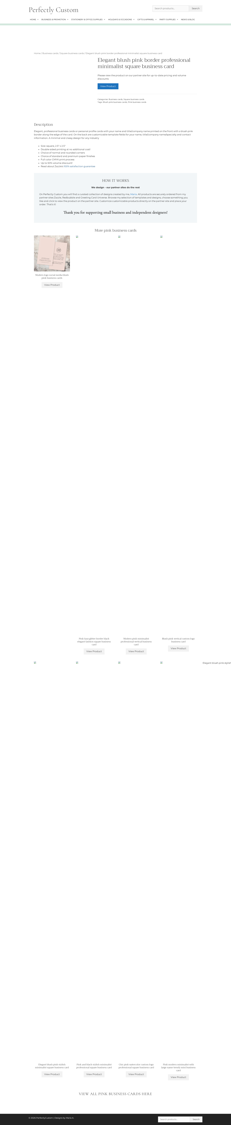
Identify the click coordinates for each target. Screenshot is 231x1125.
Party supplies (167, 19)
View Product (108, 86)
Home (33, 19)
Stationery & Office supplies (87, 19)
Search (196, 8)
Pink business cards (137, 102)
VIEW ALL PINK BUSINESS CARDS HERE (115, 1093)
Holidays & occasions (120, 19)
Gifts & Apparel (145, 19)
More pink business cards (115, 230)
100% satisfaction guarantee (79, 166)
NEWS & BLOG (188, 19)
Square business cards (72, 53)
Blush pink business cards (115, 102)
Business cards (50, 53)
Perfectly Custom (53, 9)
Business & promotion (53, 19)
